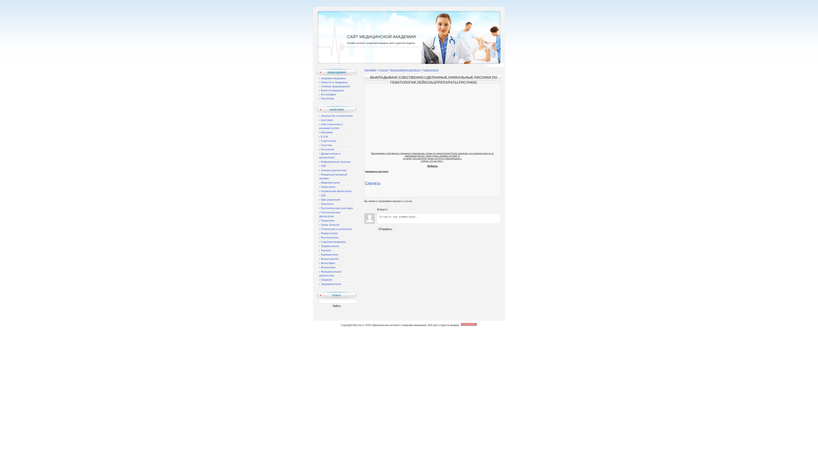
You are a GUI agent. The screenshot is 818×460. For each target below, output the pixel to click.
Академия (370, 70)
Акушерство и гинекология (337, 115)
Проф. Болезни (330, 224)
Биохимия (327, 132)
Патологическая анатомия (337, 208)
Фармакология (329, 254)
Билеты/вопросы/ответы (405, 70)
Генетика (326, 145)
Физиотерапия (330, 258)
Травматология (330, 246)
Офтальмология (330, 199)
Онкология (327, 204)
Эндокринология (331, 284)
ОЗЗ (323, 195)
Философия (328, 263)
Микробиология (330, 182)
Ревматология (329, 233)
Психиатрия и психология (336, 229)
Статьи (383, 70)
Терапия (326, 250)
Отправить (385, 229)
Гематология (328, 140)
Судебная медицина (333, 241)
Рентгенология (330, 237)
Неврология (328, 186)
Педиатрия (327, 220)
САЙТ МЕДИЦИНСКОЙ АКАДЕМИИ (381, 36)
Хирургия (326, 279)
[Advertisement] (432, 114)
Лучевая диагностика (333, 170)
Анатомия (327, 120)
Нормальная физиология (336, 191)
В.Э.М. (324, 136)
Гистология (327, 149)
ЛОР (323, 166)
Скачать (372, 183)
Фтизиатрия (328, 267)
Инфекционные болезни (336, 161)
